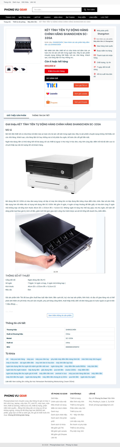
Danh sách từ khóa (58, 424)
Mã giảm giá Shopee (59, 434)
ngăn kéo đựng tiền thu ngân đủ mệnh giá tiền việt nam (27, 366)
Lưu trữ (104, 17)
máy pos (30, 359)
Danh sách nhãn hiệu (59, 415)
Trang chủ (7, 2)
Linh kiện (93, 17)
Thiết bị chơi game (77, 405)
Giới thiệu (25, 2)
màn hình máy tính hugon (91, 359)
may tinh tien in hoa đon (45, 363)
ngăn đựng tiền (57, 366)
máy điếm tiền (83, 370)
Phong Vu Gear (71, 445)
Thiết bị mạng (75, 398)
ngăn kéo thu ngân (88, 377)
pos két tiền (58, 370)
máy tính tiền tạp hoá (64, 363)
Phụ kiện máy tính (77, 431)
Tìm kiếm (90, 9)
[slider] (9, 69)
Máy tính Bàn (24, 17)
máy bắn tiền (93, 366)
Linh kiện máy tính (77, 421)
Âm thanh (70, 17)
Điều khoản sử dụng (58, 405)
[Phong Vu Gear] (15, 396)
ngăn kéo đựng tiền (33, 377)
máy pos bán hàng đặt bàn (79, 373)
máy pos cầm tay (42, 359)
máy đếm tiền (97, 373)
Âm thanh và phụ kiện (78, 424)
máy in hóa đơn (12, 363)
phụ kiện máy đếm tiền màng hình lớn (65, 359)
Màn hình (58, 17)
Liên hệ (33, 2)
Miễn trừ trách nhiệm (59, 408)
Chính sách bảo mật (58, 401)
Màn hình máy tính (77, 401)
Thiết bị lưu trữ (75, 411)
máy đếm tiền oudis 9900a (75, 366)
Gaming (47, 17)
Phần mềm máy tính (77, 408)
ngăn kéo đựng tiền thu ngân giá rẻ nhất (21, 373)
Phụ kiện (82, 17)
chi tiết (41, 115)
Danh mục (16, 2)
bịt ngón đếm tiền (27, 363)
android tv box (61, 373)
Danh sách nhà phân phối (59, 419)
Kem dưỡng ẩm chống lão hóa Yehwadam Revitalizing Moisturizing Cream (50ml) (43, 381)
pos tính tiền (74, 377)
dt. (7, 359)
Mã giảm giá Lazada (59, 431)
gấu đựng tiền (46, 370)
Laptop (37, 17)
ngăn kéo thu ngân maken (16, 370)
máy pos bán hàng (18, 359)
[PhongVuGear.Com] (15, 10)
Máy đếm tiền (32, 22)
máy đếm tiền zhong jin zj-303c (55, 377)
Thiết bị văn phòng (19, 22)
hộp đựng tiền (33, 370)
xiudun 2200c (70, 370)
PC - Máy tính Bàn (77, 415)
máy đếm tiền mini (46, 373)
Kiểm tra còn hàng (56, 71)
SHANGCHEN (58, 42)
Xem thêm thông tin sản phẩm (60, 315)
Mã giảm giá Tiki (57, 428)
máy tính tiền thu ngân (14, 377)
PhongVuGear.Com (57, 445)
